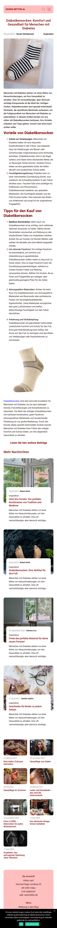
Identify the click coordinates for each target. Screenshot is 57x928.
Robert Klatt (25, 491)
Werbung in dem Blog (29, 907)
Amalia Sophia (27, 698)
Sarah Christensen (25, 34)
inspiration (48, 34)
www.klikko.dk (31, 895)
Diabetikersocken (12, 401)
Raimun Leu (31, 630)
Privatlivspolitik (32, 924)
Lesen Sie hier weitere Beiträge (28, 442)
